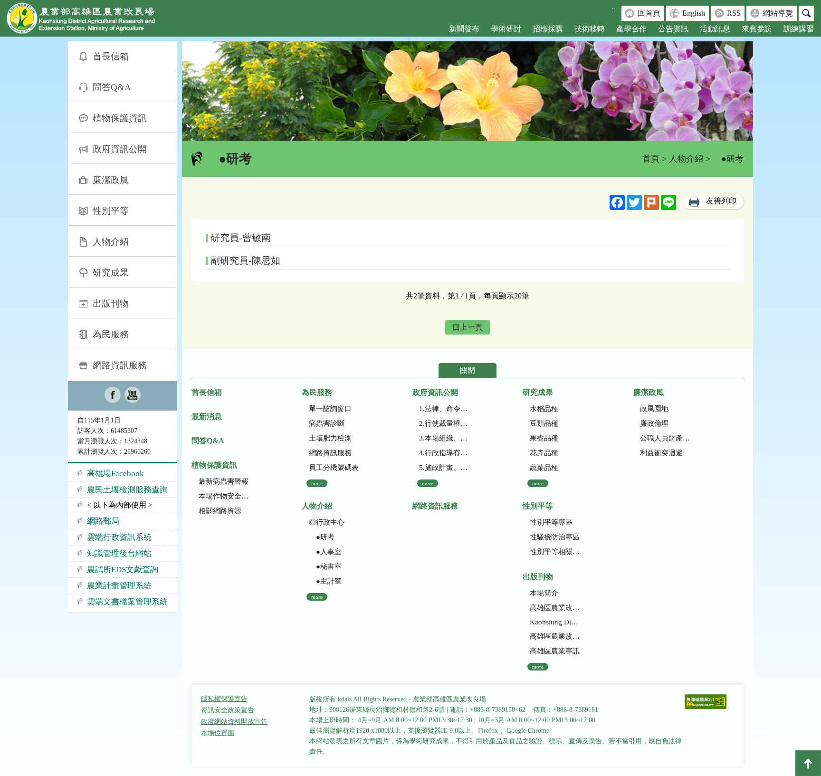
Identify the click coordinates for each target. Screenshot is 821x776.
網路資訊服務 (120, 365)
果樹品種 (544, 438)
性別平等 (111, 211)
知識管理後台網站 (119, 553)
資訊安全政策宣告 (227, 710)
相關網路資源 (220, 511)
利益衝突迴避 (661, 453)
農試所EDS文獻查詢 (122, 569)
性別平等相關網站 (555, 552)
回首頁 (649, 13)
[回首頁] (88, 20)
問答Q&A (112, 87)
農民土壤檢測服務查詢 (127, 489)
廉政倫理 (654, 423)
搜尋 (806, 13)
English (693, 13)
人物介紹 (111, 242)
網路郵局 (103, 521)
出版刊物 (111, 303)
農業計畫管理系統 (119, 585)
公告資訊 (673, 29)
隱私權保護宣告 (224, 698)
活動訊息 (715, 29)
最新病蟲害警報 (223, 481)
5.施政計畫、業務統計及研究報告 (444, 467)
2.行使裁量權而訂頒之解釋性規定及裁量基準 (444, 423)
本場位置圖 (217, 733)
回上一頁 (467, 327)
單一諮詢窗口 (330, 408)
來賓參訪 (757, 29)
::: (614, 9)
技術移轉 (589, 29)
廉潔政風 (111, 180)
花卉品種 (544, 453)
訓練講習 (798, 29)
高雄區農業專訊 (555, 651)
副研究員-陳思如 (245, 260)
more (317, 483)
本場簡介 (544, 593)
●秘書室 (325, 566)
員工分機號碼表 (334, 467)
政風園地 (654, 408)
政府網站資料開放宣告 (234, 721)
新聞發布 (464, 29)
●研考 (321, 537)
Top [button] (808, 763)
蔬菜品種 (544, 467)
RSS (734, 13)
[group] (467, 91)
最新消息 (206, 416)
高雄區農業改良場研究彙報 (555, 608)
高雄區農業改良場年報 (555, 636)
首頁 (650, 158)
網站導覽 (778, 13)
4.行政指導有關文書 (444, 453)
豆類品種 (544, 423)
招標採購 (548, 29)
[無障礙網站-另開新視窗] (705, 702)
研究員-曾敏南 (240, 237)
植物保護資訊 (120, 118)
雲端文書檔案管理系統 (127, 601)
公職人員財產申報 (665, 438)
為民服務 (111, 334)
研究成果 (111, 273)
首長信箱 (111, 56)
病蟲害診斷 (326, 423)
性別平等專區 (551, 522)
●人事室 (325, 552)
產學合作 (631, 29)
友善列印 (721, 201)
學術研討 (506, 29)
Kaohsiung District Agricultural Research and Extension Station (555, 622)
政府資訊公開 (120, 149)
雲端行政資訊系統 (119, 537)
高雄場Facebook (115, 473)
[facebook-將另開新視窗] (113, 396)
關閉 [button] (467, 370)
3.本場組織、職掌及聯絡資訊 (444, 438)
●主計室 (325, 581)
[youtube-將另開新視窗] (133, 396)
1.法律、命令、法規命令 (444, 408)
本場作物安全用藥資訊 (223, 496)
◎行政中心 (326, 522)
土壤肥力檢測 (330, 438)
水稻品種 (544, 408)
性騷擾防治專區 (555, 537)
